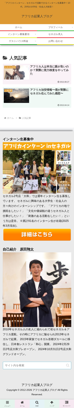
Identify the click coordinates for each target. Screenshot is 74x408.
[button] (68, 365)
